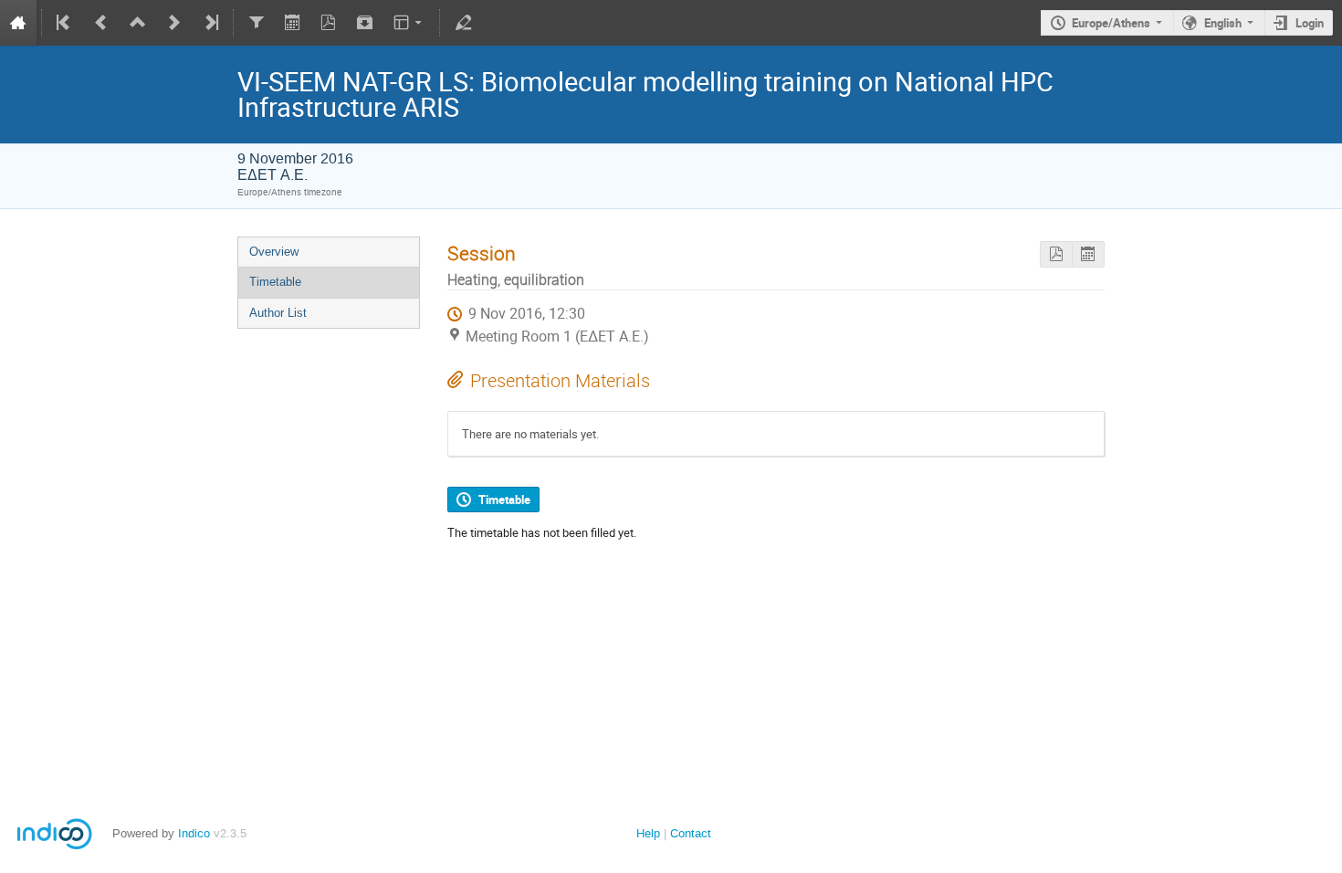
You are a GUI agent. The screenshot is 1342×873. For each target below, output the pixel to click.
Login (1309, 23)
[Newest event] (210, 23)
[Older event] (101, 23)
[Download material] (365, 23)
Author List (278, 313)
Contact (690, 833)
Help (648, 833)
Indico (194, 833)
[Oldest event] (65, 23)
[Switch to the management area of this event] (463, 23)
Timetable (275, 282)
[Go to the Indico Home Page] (18, 23)
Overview (274, 251)
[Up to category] (138, 23)
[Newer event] (174, 23)
